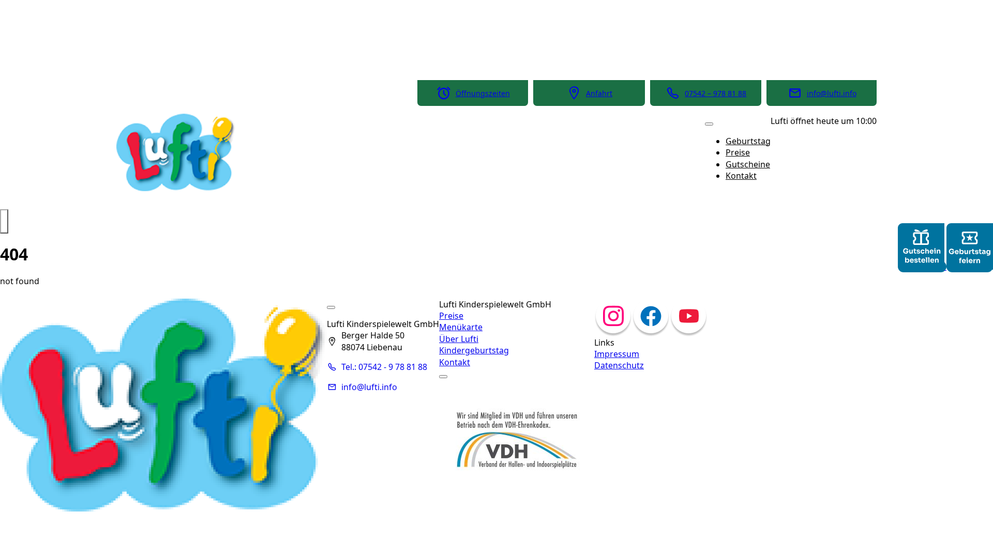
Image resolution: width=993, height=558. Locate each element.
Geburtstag (748, 141)
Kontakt (741, 175)
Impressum (616, 354)
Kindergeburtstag (474, 350)
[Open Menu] (709, 124)
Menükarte (461, 327)
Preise (738, 152)
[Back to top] (4, 221)
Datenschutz (619, 365)
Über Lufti (458, 339)
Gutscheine (748, 164)
